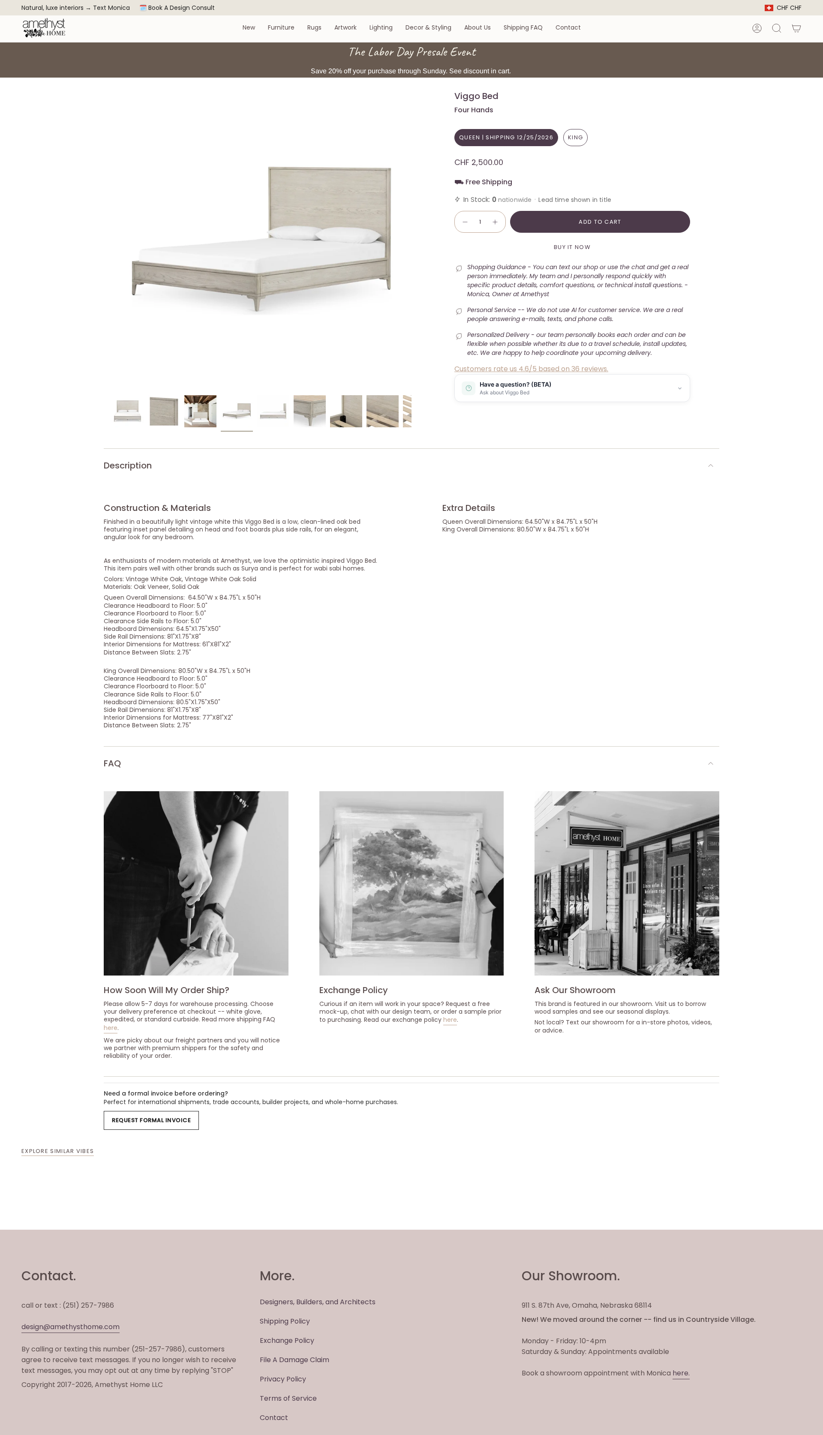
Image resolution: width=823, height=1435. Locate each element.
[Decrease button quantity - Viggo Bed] (464, 222)
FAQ (112, 763)
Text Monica (111, 8)
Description (128, 465)
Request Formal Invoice (151, 1120)
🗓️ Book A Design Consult (177, 7)
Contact (274, 1418)
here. (681, 1373)
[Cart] (796, 28)
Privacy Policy (283, 1379)
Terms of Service (288, 1398)
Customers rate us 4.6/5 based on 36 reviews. (531, 369)
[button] (248, 28)
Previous (111, 240)
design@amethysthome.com (70, 1327)
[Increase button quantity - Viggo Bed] (495, 222)
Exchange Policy (287, 1340)
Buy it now (572, 247)
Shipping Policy (285, 1321)
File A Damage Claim (294, 1360)
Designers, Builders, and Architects (317, 1302)
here (110, 1028)
